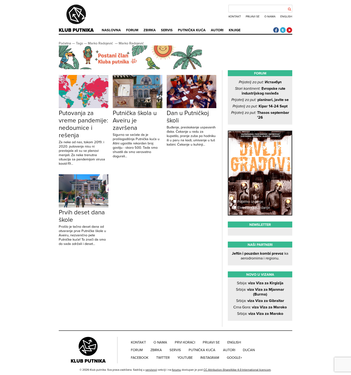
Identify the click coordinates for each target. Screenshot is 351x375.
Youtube (185, 358)
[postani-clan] (130, 68)
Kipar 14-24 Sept (260, 106)
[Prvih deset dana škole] (83, 206)
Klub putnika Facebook (276, 30)
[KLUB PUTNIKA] (88, 350)
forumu (176, 369)
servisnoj (151, 369)
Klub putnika (76, 30)
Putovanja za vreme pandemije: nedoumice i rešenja (83, 124)
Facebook (140, 358)
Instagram (209, 358)
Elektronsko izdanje (253, 207)
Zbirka (150, 30)
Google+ (234, 358)
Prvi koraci (185, 342)
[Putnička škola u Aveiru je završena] (137, 107)
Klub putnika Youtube (289, 30)
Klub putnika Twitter (283, 30)
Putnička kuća (192, 30)
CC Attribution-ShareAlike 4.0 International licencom (237, 369)
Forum (132, 30)
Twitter (163, 358)
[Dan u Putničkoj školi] (191, 107)
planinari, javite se (260, 99)
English (286, 16)
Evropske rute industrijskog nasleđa (260, 91)
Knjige (234, 30)
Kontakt (235, 16)
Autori (217, 30)
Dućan (249, 350)
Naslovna (111, 30)
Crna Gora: (260, 307)
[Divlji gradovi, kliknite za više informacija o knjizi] (260, 148)
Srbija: (260, 283)
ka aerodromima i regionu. (260, 256)
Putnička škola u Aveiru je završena (135, 120)
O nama (270, 16)
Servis (167, 30)
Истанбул (260, 82)
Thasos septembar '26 (260, 115)
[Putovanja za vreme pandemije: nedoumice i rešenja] (83, 107)
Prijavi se (253, 16)
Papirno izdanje (249, 201)
